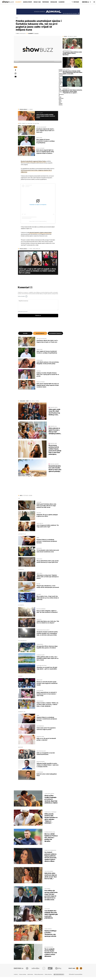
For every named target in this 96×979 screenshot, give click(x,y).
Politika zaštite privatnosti (38, 974)
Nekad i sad (37, 2)
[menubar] (94, 2)
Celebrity (18, 2)
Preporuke (45, 2)
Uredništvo (16, 974)
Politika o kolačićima (48, 974)
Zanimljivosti (27, 2)
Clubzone (61, 2)
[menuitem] (94, 2)
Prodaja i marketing (22, 974)
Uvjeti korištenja (30, 974)
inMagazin (53, 2)
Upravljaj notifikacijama (59, 974)
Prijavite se (38, 315)
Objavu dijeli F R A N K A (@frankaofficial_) (38, 221)
